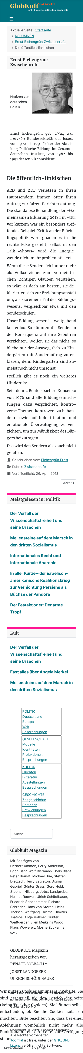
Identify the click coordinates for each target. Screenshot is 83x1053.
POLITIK (28, 711)
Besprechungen (34, 759)
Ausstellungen (33, 782)
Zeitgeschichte (34, 800)
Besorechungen (34, 732)
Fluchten (29, 772)
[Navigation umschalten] (11, 19)
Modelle (28, 744)
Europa (28, 721)
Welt (25, 727)
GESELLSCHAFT (35, 739)
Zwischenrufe (35, 467)
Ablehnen (38, 1048)
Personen (29, 805)
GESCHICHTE (33, 794)
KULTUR (28, 767)
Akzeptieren (13, 1048)
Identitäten (31, 749)
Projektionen (32, 754)
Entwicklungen (34, 810)
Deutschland (32, 716)
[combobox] (31, 834)
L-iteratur (29, 777)
